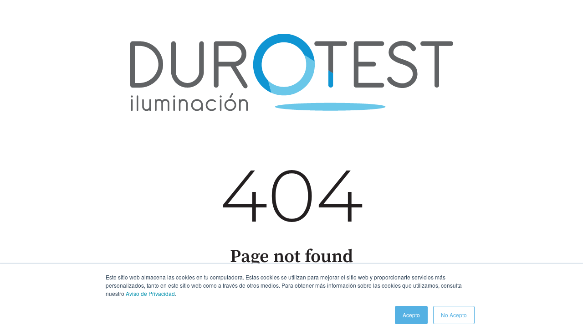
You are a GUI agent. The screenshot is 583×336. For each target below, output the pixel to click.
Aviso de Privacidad (150, 293)
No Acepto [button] (454, 315)
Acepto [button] (411, 315)
